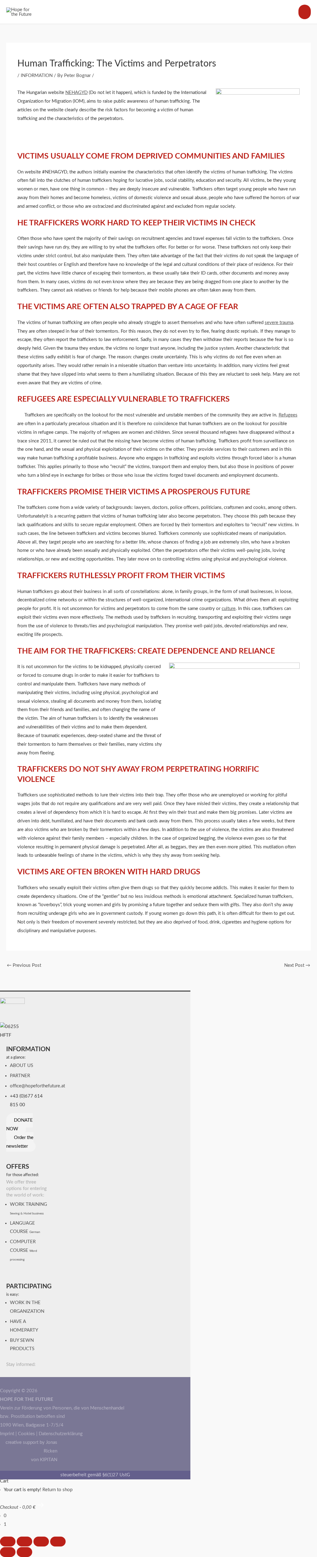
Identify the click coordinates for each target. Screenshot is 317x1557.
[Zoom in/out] (7, 1541)
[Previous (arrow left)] (7, 1552)
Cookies (26, 1433)
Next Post (297, 965)
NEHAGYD (76, 92)
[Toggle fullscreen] (24, 1541)
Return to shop (57, 1489)
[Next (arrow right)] (24, 1552)
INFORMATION (37, 75)
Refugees (288, 415)
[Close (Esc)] (58, 1541)
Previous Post (24, 965)
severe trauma (279, 322)
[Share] (41, 1541)
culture (229, 608)
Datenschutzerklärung (61, 1433)
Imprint (7, 1433)
